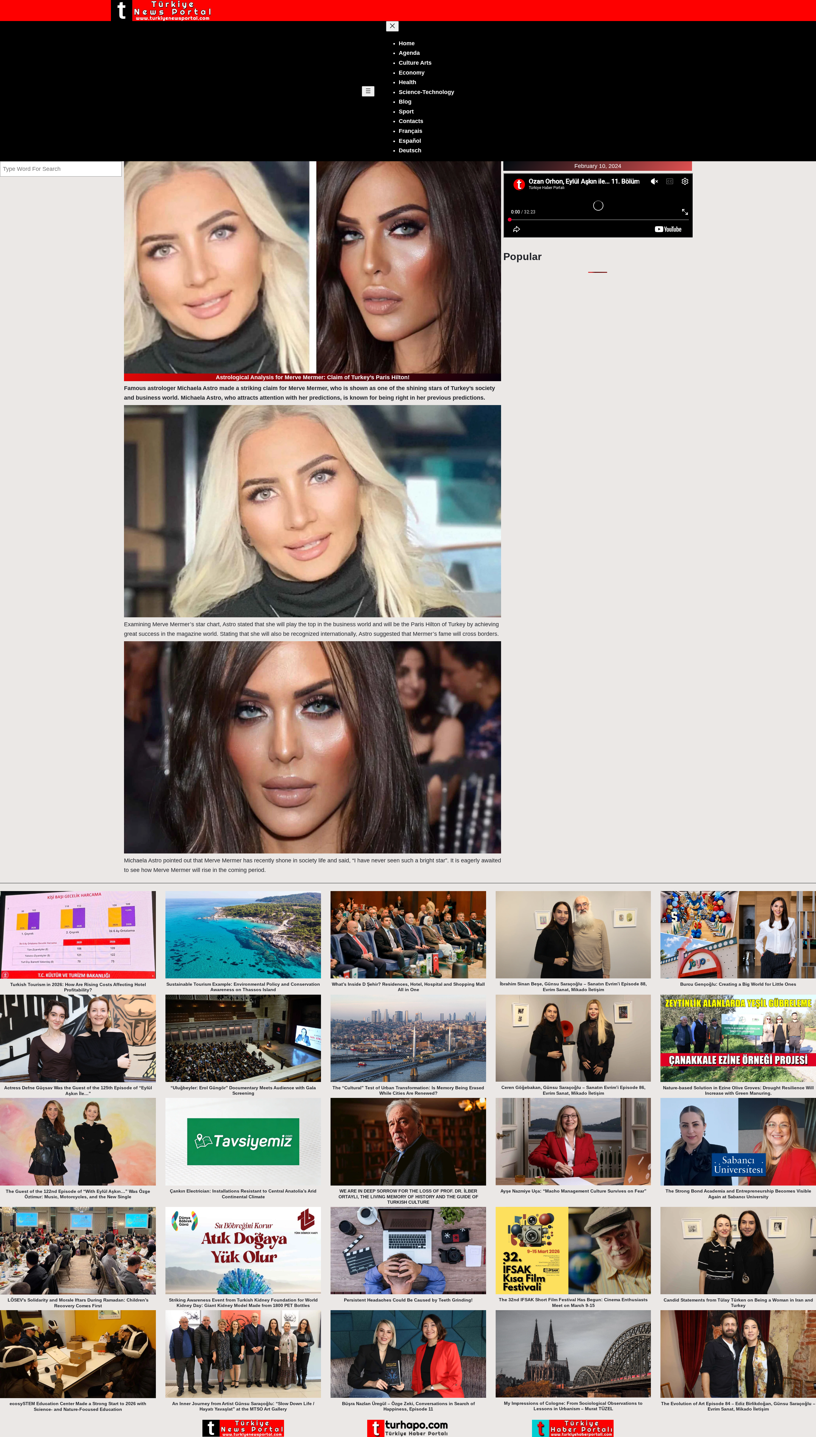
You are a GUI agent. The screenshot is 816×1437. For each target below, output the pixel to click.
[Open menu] (368, 91)
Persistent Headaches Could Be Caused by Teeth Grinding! (408, 1300)
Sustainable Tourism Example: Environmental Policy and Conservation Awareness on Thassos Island (243, 987)
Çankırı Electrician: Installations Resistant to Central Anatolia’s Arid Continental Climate (243, 1193)
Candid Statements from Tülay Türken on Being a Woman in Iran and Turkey (738, 1302)
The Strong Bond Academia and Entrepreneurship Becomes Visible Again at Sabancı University (738, 1193)
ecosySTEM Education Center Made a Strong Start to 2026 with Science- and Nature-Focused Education (78, 1406)
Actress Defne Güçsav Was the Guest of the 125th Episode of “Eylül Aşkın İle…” (78, 1090)
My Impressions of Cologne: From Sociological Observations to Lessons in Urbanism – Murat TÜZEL (573, 1406)
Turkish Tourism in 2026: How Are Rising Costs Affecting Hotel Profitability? (78, 987)
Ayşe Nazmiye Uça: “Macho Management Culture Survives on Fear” (573, 1191)
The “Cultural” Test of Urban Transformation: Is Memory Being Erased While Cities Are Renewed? (408, 1090)
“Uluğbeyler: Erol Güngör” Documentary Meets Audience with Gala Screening (243, 1090)
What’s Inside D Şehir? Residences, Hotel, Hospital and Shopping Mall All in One (408, 987)
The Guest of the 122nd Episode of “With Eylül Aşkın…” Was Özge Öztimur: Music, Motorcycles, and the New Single (78, 1194)
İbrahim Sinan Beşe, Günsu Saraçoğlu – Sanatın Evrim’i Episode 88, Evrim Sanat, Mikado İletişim (573, 986)
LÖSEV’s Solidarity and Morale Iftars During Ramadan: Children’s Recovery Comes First (78, 1302)
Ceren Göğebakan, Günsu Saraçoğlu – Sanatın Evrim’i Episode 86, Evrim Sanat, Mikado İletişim (573, 1090)
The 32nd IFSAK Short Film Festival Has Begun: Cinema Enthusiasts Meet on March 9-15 (573, 1302)
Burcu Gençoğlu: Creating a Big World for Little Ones (738, 984)
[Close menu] (392, 26)
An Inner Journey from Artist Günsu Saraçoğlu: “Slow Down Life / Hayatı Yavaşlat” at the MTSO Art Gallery (243, 1406)
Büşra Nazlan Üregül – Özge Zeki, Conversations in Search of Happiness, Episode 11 (408, 1406)
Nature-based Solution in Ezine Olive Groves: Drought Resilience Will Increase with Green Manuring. (738, 1090)
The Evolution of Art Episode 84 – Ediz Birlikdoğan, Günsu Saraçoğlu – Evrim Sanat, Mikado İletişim (738, 1406)
